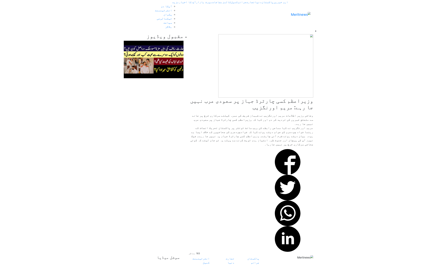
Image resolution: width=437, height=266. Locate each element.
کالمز (226, 2)
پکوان (168, 14)
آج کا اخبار (187, 2)
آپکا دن (166, 6)
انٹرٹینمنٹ (163, 10)
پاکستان (268, 2)
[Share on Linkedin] (287, 238)
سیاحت (168, 22)
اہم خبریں (281, 2)
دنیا (258, 2)
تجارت (250, 2)
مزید (175, 2)
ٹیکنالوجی (164, 18)
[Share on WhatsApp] (287, 213)
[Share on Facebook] (287, 161)
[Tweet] (287, 187)
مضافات (217, 2)
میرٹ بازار (204, 2)
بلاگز (168, 26)
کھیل (234, 2)
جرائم (242, 2)
